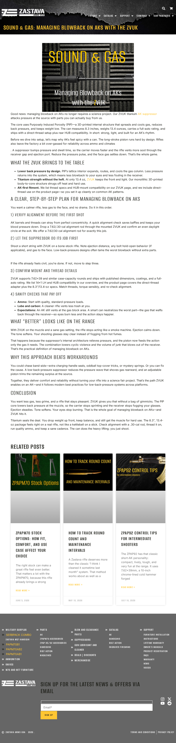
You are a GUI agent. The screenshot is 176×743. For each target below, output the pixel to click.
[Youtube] (163, 703)
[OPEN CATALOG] (115, 15)
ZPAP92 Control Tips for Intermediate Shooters (139, 538)
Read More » (23, 590)
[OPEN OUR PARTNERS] (172, 15)
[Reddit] (169, 703)
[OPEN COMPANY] (149, 15)
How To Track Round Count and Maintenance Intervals (87, 541)
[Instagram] (163, 699)
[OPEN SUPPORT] (132, 15)
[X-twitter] (169, 699)
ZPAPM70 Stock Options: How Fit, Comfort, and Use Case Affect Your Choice (31, 544)
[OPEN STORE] (99, 15)
